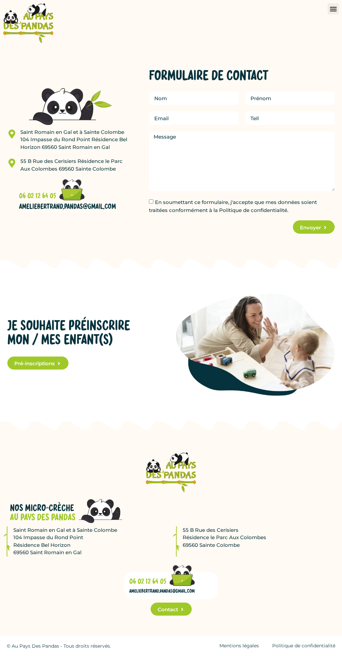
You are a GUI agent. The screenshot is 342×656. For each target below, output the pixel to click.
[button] (333, 8)
